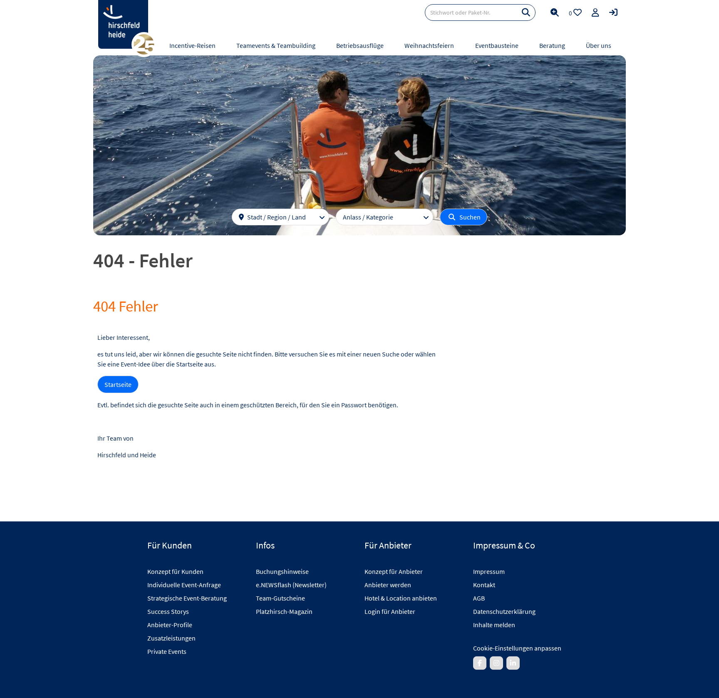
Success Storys (168, 611)
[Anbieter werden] (595, 12)
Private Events (166, 651)
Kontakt (484, 585)
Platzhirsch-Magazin (284, 611)
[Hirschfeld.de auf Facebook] (479, 663)
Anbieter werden (387, 585)
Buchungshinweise (282, 571)
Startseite (117, 384)
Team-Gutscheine (280, 598)
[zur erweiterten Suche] (554, 12)
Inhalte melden (494, 625)
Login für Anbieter (389, 611)
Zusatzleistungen (171, 638)
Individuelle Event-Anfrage (184, 585)
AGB (479, 598)
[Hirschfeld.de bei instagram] (496, 663)
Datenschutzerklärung (504, 611)
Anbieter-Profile (169, 625)
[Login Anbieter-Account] (613, 12)
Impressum (489, 571)
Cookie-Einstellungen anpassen (517, 648)
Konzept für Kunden (175, 571)
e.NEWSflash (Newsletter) (291, 585)
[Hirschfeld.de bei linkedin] (513, 663)
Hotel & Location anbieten (400, 598)
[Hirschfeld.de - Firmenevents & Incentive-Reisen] (123, 24)
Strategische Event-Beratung (187, 598)
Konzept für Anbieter (393, 571)
